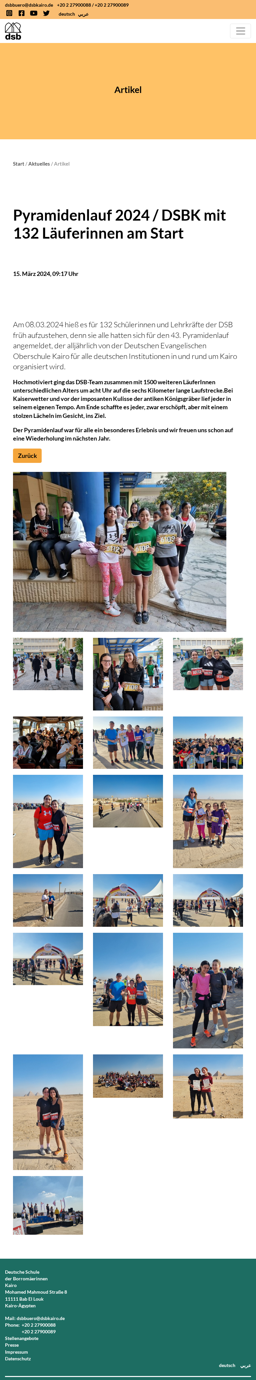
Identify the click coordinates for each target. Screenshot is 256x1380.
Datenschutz (18, 1358)
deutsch (67, 14)
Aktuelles (39, 164)
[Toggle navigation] (240, 31)
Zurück (27, 455)
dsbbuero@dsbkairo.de (29, 5)
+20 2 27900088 (74, 5)
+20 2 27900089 (112, 5)
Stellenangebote (21, 1338)
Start (18, 164)
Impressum (16, 1352)
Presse (12, 1345)
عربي (83, 14)
